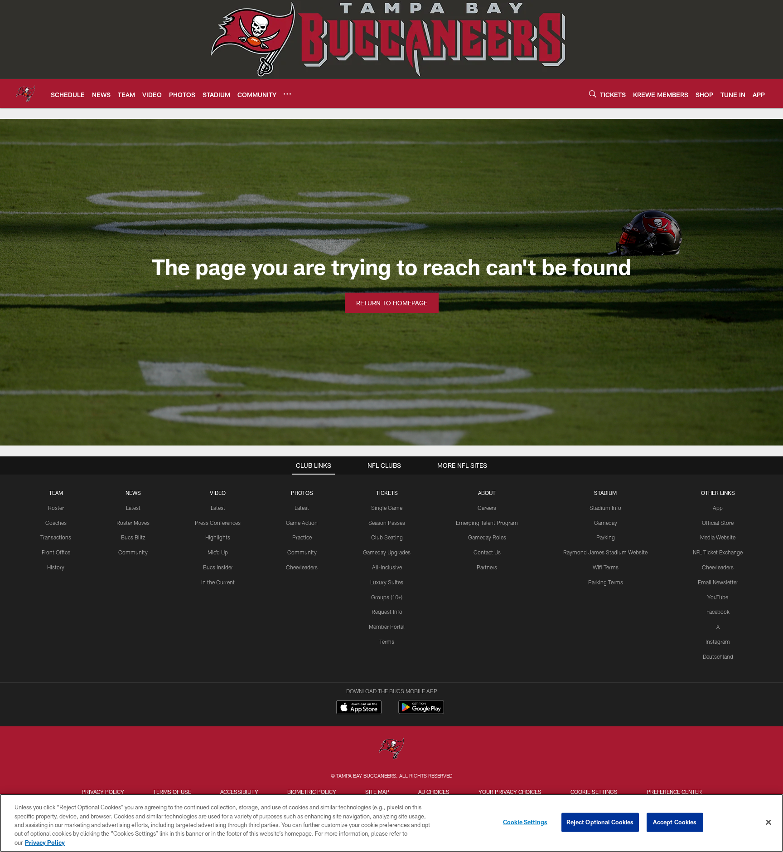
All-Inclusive (387, 567)
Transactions (55, 537)
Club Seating (387, 537)
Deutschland (718, 656)
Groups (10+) (386, 597)
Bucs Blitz (133, 537)
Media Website (717, 537)
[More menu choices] (287, 94)
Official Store (718, 522)
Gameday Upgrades (387, 552)
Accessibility (239, 791)
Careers (487, 507)
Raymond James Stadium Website (605, 552)
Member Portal (387, 626)
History (55, 567)
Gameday (605, 522)
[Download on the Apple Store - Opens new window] (358, 708)
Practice (302, 537)
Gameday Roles (487, 537)
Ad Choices (434, 791)
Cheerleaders (302, 567)
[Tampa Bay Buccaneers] (391, 749)
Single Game (386, 507)
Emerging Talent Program (487, 522)
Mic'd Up (218, 552)
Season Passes (386, 522)
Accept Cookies (675, 822)
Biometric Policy (311, 791)
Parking (605, 537)
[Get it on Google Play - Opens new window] (421, 711)
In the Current (218, 582)
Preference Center (674, 791)
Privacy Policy (103, 791)
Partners (487, 567)
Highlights (217, 537)
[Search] (592, 94)
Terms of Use (172, 791)
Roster (56, 507)
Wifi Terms (606, 567)
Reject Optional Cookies (600, 822)
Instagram (718, 641)
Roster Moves (133, 522)
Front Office (56, 552)
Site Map (377, 791)
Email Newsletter (718, 582)
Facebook (718, 611)
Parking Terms (605, 582)
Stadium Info (605, 507)
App (718, 507)
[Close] (768, 822)
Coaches (56, 522)
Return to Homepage (391, 303)
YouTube (717, 597)
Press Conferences (218, 522)
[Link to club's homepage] (25, 93)
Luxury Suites (386, 582)
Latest (133, 507)
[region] (391, 823)
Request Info (387, 611)
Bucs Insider (218, 567)
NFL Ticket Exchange (718, 552)
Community (133, 552)
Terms (386, 641)
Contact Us (487, 552)
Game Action (302, 522)
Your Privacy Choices (509, 791)
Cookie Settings (594, 791)
